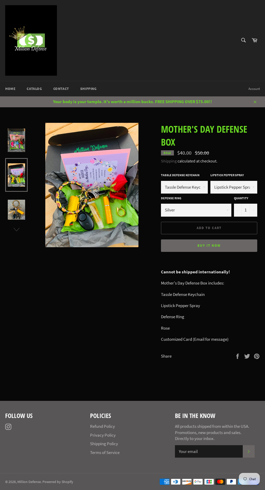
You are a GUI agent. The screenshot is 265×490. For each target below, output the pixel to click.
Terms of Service (105, 452)
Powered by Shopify (57, 482)
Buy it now (209, 245)
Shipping (88, 88)
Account (254, 89)
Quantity (241, 198)
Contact (61, 88)
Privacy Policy (103, 435)
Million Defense (29, 482)
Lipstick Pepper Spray (227, 175)
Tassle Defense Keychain (180, 175)
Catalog (34, 88)
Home (10, 88)
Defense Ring (171, 198)
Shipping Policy (104, 443)
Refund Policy (102, 426)
